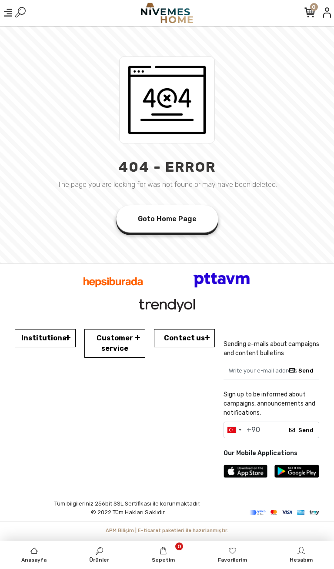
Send (306, 370)
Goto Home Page (167, 219)
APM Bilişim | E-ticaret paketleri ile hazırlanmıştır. (167, 530)
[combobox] (234, 430)
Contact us (184, 338)
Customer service (115, 343)
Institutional (45, 338)
